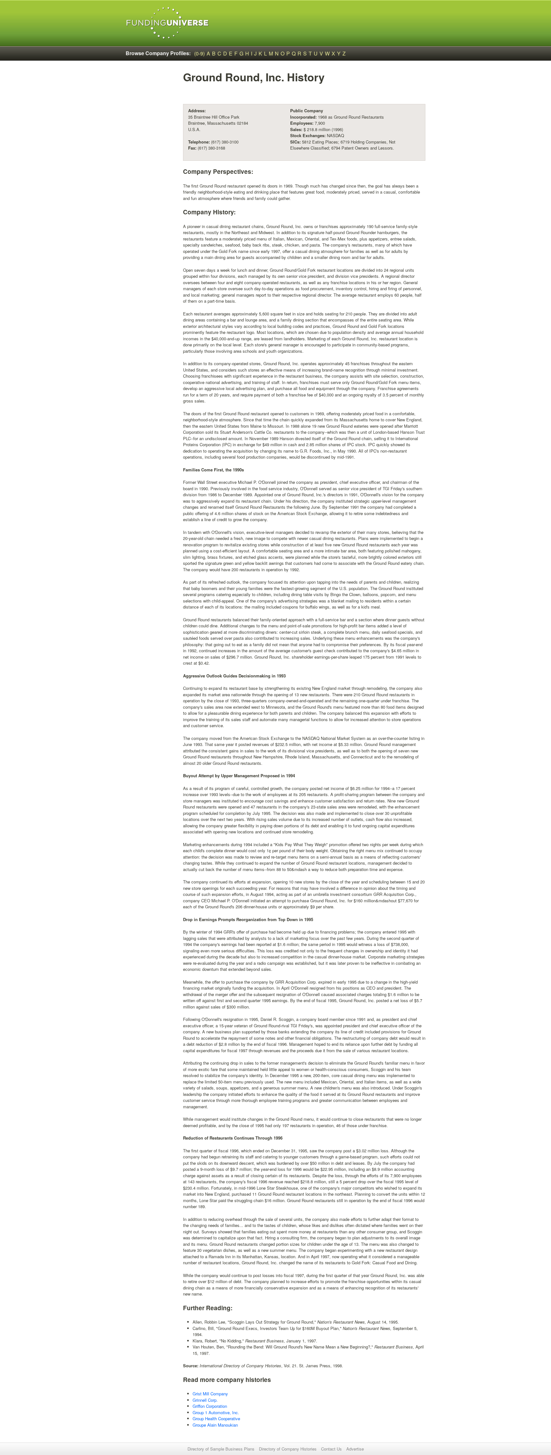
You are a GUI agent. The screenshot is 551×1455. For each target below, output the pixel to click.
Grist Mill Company (210, 1394)
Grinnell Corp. (205, 1400)
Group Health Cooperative (216, 1418)
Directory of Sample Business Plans (220, 1449)
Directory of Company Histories (288, 1449)
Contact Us (331, 1449)
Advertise (355, 1449)
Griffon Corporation (210, 1406)
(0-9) (199, 53)
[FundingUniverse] (167, 23)
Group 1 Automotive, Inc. (216, 1412)
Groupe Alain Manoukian (215, 1425)
